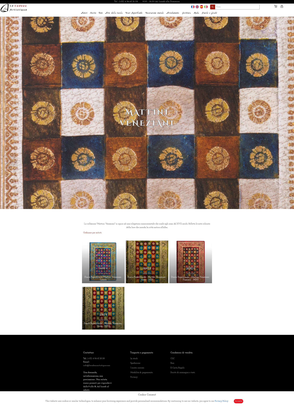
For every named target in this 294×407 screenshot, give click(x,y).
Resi (172, 363)
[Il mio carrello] (276, 6)
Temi (101, 13)
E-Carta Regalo (177, 368)
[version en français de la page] (192, 7)
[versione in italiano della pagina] (206, 7)
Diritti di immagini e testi (183, 373)
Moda (196, 13)
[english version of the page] (197, 7)
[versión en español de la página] (201, 7)
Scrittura (186, 13)
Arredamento (173, 13)
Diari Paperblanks (134, 13)
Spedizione (135, 363)
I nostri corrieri (137, 368)
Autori (84, 13)
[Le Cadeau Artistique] (13, 8)
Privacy (134, 377)
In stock (134, 359)
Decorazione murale (155, 13)
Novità (93, 13)
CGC (173, 359)
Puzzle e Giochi (209, 13)
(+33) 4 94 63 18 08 (128, 2)
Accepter (238, 401)
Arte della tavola (114, 13)
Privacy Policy (221, 401)
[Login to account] (282, 6)
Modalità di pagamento (141, 373)
